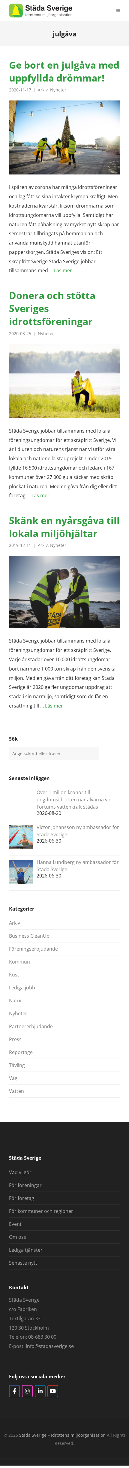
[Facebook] (14, 1391)
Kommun (19, 961)
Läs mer (63, 270)
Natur (15, 1000)
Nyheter (58, 90)
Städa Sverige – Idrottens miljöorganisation (62, 1435)
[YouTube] (52, 1391)
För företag (21, 1198)
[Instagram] (27, 1391)
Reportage (21, 1052)
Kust (14, 974)
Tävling (17, 1065)
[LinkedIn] (40, 1391)
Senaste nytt (23, 1263)
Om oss (17, 1237)
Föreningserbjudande (33, 948)
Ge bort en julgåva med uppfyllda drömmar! (64, 71)
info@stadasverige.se (50, 1346)
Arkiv (43, 90)
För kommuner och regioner (41, 1211)
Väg (13, 1078)
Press (15, 1039)
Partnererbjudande (31, 1026)
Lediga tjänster (26, 1250)
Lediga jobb (22, 987)
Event (15, 1224)
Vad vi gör (20, 1172)
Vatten (16, 1091)
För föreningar (25, 1185)
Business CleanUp (29, 936)
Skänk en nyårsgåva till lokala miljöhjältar (64, 526)
